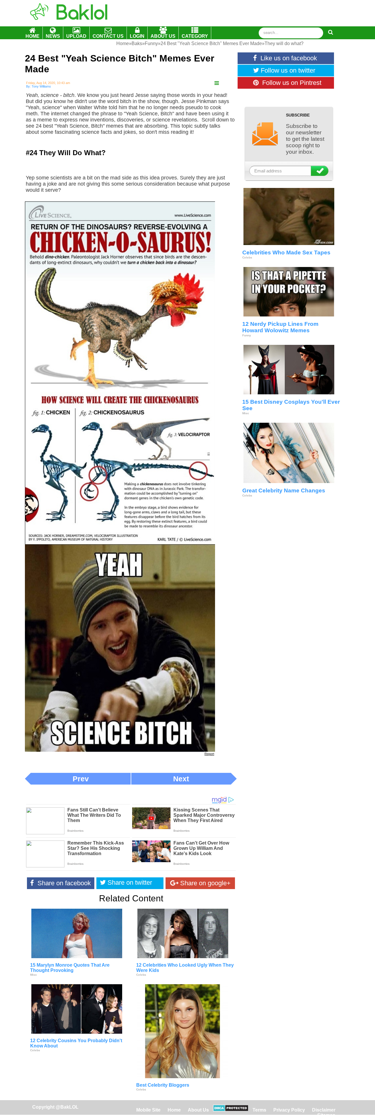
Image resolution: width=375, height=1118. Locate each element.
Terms (259, 1109)
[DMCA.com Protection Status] (230, 1109)
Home (175, 1109)
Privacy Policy (289, 1109)
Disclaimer (323, 1109)
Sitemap (326, 1115)
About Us (198, 1109)
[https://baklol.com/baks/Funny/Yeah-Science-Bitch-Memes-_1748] (217, 83)
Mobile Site (148, 1109)
